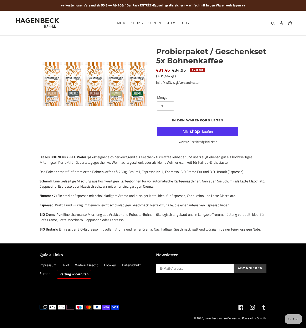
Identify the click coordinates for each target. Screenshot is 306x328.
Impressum (48, 265)
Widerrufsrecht (86, 265)
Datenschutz (131, 265)
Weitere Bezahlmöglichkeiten (198, 142)
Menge (162, 97)
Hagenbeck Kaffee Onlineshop (222, 318)
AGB (66, 265)
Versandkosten (189, 82)
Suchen (45, 273)
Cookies (110, 265)
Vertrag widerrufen (74, 274)
